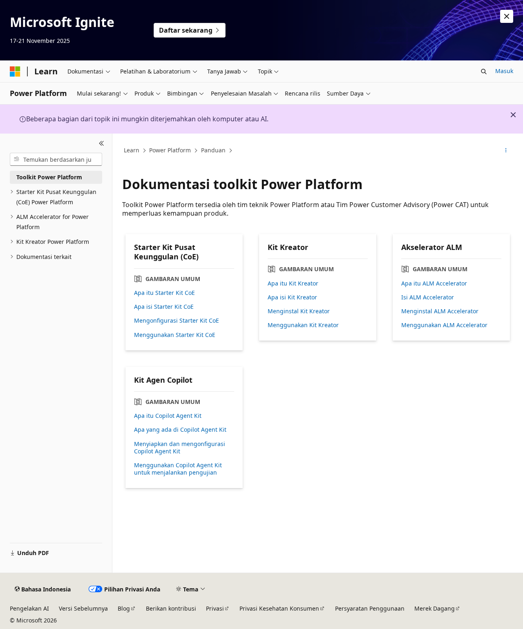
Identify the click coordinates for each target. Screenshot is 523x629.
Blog (124, 608)
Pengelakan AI (29, 608)
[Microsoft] (15, 71)
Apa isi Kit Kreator (292, 297)
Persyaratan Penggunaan (370, 608)
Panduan (213, 150)
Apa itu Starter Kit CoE (164, 293)
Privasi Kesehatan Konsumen (279, 608)
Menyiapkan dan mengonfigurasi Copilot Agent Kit (179, 447)
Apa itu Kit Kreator (293, 283)
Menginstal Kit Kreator (299, 311)
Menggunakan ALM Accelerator (444, 325)
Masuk (504, 71)
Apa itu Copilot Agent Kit (167, 415)
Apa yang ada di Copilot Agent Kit (180, 429)
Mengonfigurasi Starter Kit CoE (176, 320)
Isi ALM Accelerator (427, 297)
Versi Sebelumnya (83, 608)
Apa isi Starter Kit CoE (164, 306)
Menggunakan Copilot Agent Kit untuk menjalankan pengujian (178, 469)
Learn (131, 150)
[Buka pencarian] (484, 71)
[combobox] (56, 159)
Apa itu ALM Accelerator (434, 283)
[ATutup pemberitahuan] (506, 16)
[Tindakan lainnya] (506, 150)
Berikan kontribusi (171, 608)
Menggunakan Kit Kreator (303, 325)
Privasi (215, 608)
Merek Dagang (434, 608)
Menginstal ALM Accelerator (439, 311)
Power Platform (170, 150)
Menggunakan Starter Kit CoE (174, 335)
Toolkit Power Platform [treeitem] (49, 177)
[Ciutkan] (101, 143)
